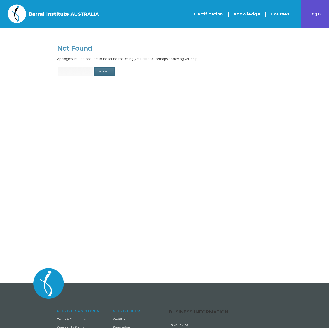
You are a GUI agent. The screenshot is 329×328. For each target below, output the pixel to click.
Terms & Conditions (71, 319)
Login (315, 13)
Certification (122, 319)
